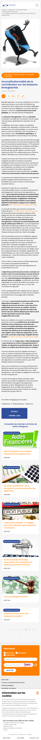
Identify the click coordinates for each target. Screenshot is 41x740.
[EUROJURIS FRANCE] (9, 5)
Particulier (10, 653)
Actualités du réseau (8, 688)
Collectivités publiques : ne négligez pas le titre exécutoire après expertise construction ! (20, 525)
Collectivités (11, 9)
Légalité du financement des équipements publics (16, 614)
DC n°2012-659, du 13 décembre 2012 (23, 205)
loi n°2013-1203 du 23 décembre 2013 (25, 211)
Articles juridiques (7, 685)
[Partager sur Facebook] (18, 96)
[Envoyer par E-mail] (23, 96)
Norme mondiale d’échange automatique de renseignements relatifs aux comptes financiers (18, 562)
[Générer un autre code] (35, 665)
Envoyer (9, 670)
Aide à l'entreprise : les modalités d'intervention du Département (18, 452)
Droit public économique (10, 11)
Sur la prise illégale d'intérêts (16, 596)
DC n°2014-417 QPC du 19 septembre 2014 (22, 337)
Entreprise (22, 653)
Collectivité (10, 655)
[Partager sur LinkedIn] (13, 96)
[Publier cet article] (9, 96)
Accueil (3, 9)
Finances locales (22, 9)
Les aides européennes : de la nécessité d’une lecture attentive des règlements (20, 488)
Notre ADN (4, 680)
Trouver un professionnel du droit (13, 683)
